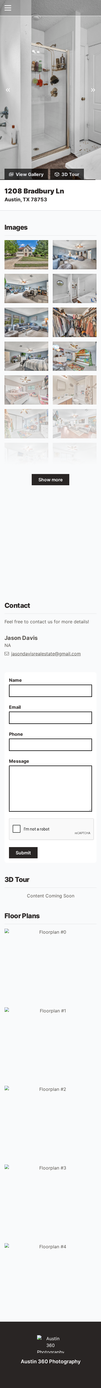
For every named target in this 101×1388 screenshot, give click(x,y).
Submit (23, 853)
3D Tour (70, 174)
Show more (50, 479)
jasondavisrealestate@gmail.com (46, 653)
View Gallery (29, 174)
